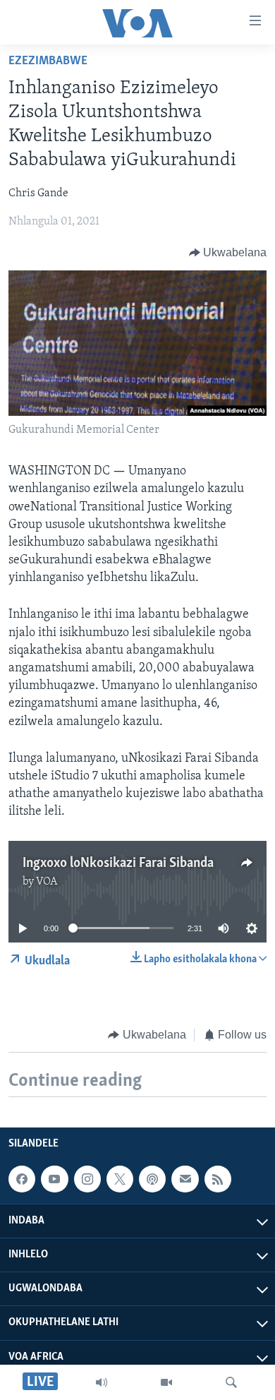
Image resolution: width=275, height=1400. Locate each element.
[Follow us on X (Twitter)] (119, 1179)
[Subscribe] (184, 1179)
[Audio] (101, 1382)
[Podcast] (152, 1179)
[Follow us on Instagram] (87, 1179)
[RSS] (217, 1179)
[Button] (228, 253)
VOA (47, 881)
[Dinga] (231, 1382)
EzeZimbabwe (47, 61)
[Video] (166, 1382)
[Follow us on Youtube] (54, 1179)
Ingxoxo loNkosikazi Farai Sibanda (118, 863)
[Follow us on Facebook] (21, 1179)
